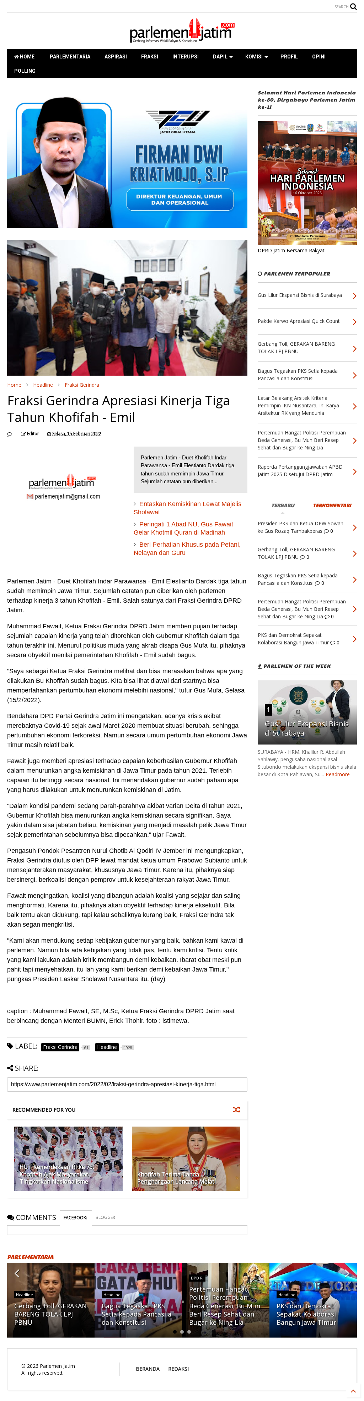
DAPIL (220, 57)
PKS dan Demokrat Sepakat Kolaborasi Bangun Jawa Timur (306, 1314)
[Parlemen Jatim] (182, 40)
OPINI (319, 57)
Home (14, 384)
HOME (26, 57)
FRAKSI (149, 57)
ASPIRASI (116, 57)
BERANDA (148, 1368)
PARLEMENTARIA (69, 57)
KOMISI (254, 57)
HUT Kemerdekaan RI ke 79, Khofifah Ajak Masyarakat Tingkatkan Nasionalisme (57, 1174)
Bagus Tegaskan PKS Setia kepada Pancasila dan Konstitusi (136, 1314)
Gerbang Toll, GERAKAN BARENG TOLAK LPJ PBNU (50, 1314)
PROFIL (289, 57)
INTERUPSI (185, 57)
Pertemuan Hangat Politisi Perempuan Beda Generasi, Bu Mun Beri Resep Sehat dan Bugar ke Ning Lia (224, 1306)
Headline (43, 384)
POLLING (25, 71)
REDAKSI (178, 1368)
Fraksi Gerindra (82, 384)
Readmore (338, 774)
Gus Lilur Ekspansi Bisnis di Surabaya (307, 728)
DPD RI (197, 1278)
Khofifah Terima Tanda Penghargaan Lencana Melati (176, 1178)
